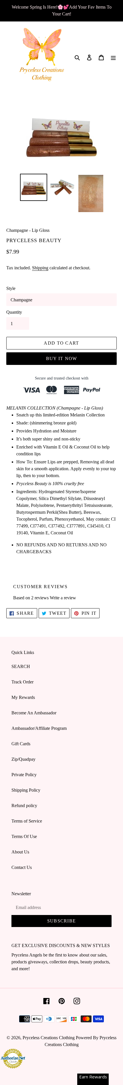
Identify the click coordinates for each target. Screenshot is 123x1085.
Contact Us (21, 867)
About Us (20, 851)
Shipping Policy (25, 790)
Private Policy (24, 774)
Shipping (40, 267)
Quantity (14, 312)
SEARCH (20, 666)
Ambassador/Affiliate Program (39, 728)
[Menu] (113, 57)
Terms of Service (26, 821)
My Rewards (23, 697)
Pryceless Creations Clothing (49, 1037)
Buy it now (61, 358)
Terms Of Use (24, 836)
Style (10, 288)
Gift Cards (20, 743)
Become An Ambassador (33, 712)
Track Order (22, 681)
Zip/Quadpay (23, 759)
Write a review (63, 597)
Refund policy (24, 805)
